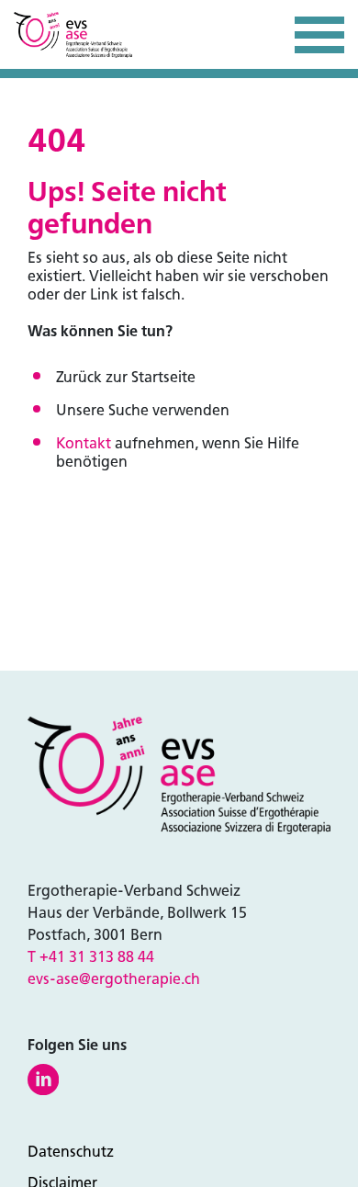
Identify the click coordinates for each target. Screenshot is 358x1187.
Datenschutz (71, 1151)
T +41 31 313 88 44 (91, 957)
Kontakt (83, 443)
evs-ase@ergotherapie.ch (114, 979)
